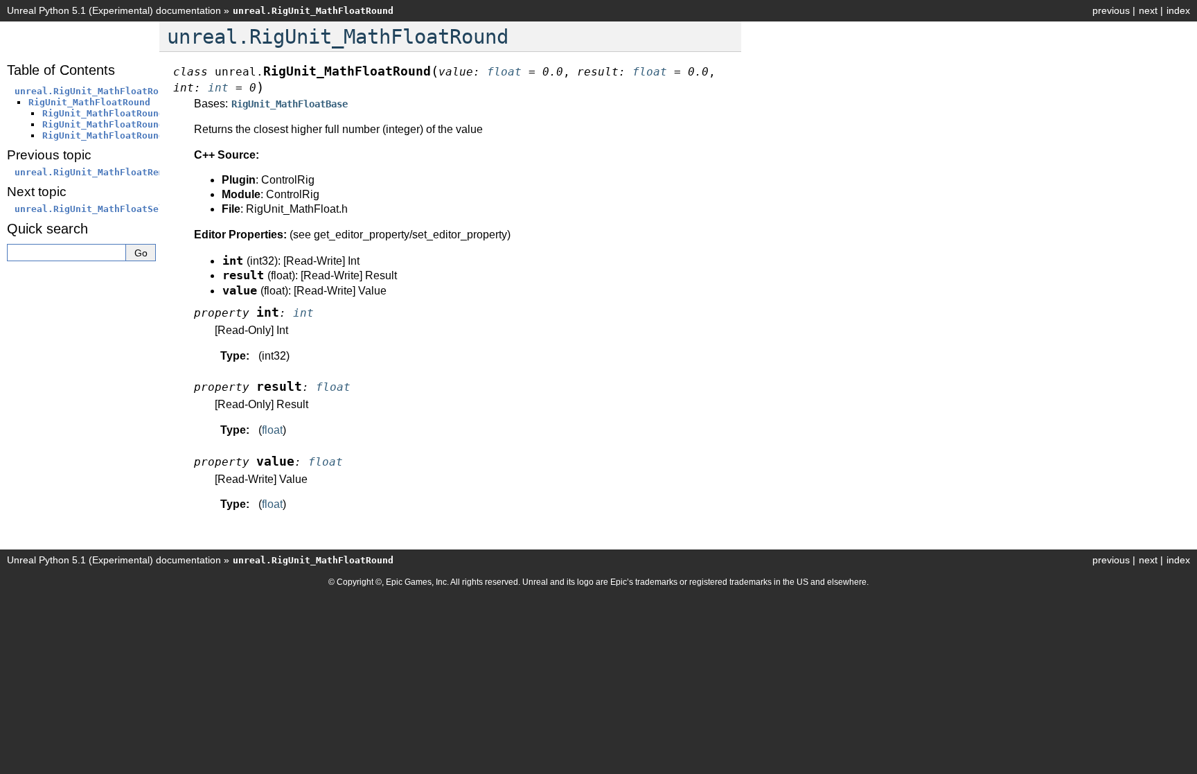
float (272, 430)
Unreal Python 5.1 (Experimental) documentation (114, 10)
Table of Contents (61, 70)
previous (1111, 10)
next (1148, 10)
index (1178, 10)
